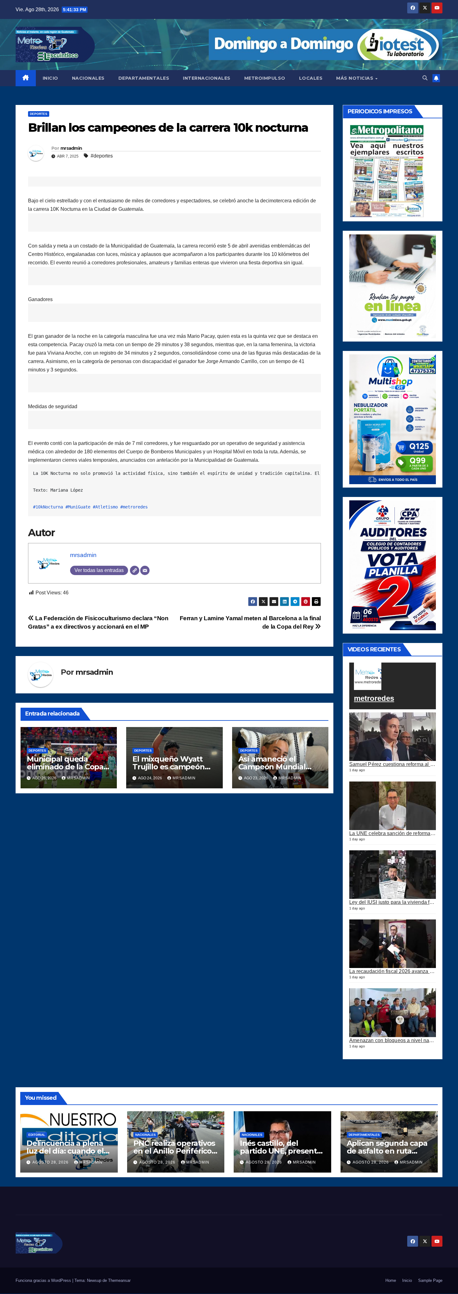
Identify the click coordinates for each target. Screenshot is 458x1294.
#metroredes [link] (134, 506)
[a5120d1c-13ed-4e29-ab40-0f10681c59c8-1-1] (392, 285)
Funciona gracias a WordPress (44, 1280)
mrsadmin (71, 148)
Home (390, 1280)
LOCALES (311, 78)
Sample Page (430, 1280)
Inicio (407, 1280)
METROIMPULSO (264, 78)
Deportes (38, 114)
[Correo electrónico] (145, 570)
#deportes (102, 155)
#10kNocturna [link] (48, 506)
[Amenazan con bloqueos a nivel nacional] (392, 1012)
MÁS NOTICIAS (355, 78)
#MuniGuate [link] (77, 506)
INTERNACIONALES (207, 78)
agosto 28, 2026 (51, 1162)
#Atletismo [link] (105, 506)
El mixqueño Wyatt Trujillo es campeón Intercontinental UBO (171, 766)
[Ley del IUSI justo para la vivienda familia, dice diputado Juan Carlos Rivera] (392, 874)
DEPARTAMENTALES (143, 78)
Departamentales (364, 1134)
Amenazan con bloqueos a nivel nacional (396, 1040)
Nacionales (145, 1134)
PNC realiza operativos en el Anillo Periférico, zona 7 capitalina (174, 1151)
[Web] (134, 570)
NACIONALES (88, 78)
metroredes (374, 698)
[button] (424, 78)
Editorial (36, 1134)
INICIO (50, 78)
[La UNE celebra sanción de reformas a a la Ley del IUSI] (392, 806)
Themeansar (119, 1280)
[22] (392, 419)
